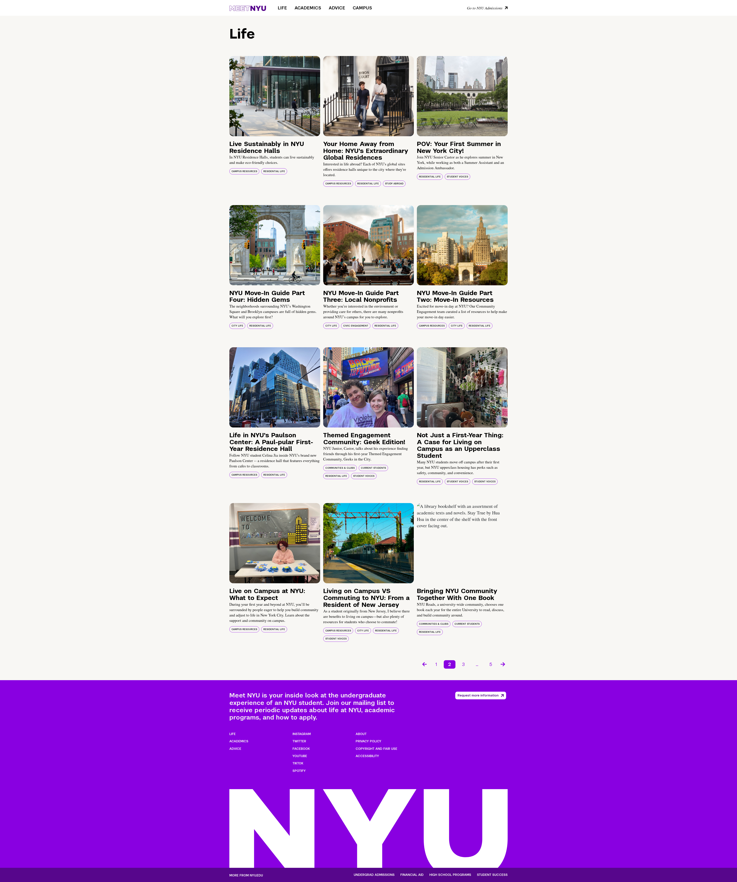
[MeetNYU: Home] (247, 8)
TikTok (297, 763)
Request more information (478, 695)
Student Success (492, 874)
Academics (308, 8)
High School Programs (450, 874)
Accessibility (367, 756)
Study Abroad (394, 183)
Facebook (301, 749)
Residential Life (274, 171)
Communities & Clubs (340, 467)
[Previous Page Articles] (424, 663)
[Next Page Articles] (503, 663)
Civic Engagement (355, 325)
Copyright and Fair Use (376, 749)
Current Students (373, 467)
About (361, 734)
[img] (274, 96)
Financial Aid (412, 874)
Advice (337, 8)
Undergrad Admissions (374, 874)
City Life (237, 325)
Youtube (299, 756)
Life (282, 8)
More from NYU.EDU (246, 875)
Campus (362, 8)
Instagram (301, 734)
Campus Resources (244, 171)
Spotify (299, 771)
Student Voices (457, 176)
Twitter (299, 741)
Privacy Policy (368, 741)
